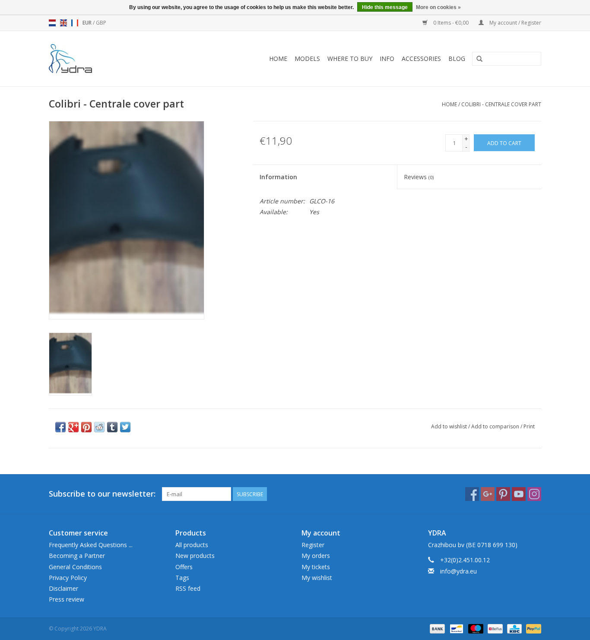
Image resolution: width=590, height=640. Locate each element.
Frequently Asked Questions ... (91, 545)
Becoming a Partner (77, 555)
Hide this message (385, 7)
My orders (315, 555)
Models (307, 58)
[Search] (479, 59)
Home (278, 58)
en (63, 22)
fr (74, 22)
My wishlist (316, 577)
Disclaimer (63, 588)
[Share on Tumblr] (112, 427)
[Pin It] (86, 427)
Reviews (419, 177)
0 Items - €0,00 (451, 22)
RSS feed (187, 588)
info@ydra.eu (458, 571)
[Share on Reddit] (99, 427)
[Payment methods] (436, 628)
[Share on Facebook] (60, 427)
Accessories (421, 58)
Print (529, 426)
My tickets (315, 567)
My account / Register (514, 22)
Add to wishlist (449, 426)
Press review (66, 599)
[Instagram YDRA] (534, 494)
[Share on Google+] (73, 427)
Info (387, 58)
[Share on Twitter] (125, 427)
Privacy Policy (68, 577)
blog (456, 58)
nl (52, 22)
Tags (182, 577)
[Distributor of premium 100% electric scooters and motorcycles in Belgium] (82, 58)
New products (195, 555)
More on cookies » (438, 7)
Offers (184, 567)
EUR (87, 22)
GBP (101, 22)
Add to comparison (495, 426)
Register (312, 545)
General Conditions (75, 567)
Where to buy (349, 58)
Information (278, 177)
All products (191, 545)
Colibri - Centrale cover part (501, 104)
